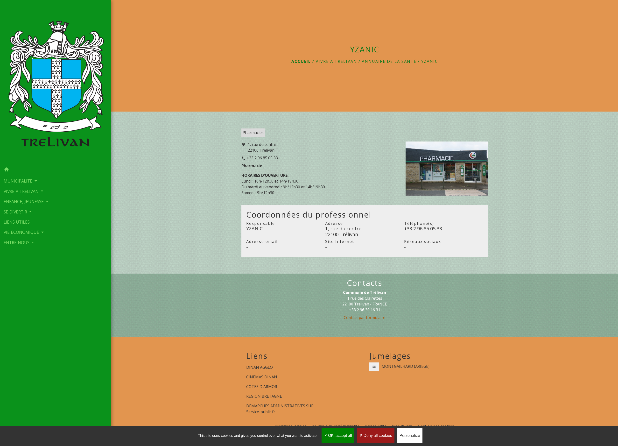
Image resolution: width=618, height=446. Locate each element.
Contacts (364, 283)
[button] (56, 170)
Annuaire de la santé (389, 61)
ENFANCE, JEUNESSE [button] (24, 201)
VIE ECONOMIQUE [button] (22, 232)
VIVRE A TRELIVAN (336, 61)
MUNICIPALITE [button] (19, 181)
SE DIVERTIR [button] (16, 212)
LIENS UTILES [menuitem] (17, 222)
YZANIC (429, 61)
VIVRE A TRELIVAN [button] (22, 191)
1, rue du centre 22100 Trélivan (262, 147)
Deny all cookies (377, 435)
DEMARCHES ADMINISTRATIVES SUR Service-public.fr (280, 408)
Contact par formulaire (364, 317)
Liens (256, 356)
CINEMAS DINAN (261, 377)
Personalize (410, 435)
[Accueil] (56, 82)
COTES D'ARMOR (261, 386)
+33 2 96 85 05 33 (262, 158)
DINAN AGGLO (259, 367)
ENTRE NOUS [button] (17, 242)
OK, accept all (339, 435)
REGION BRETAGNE (264, 396)
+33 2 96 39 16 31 (364, 309)
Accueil (301, 61)
